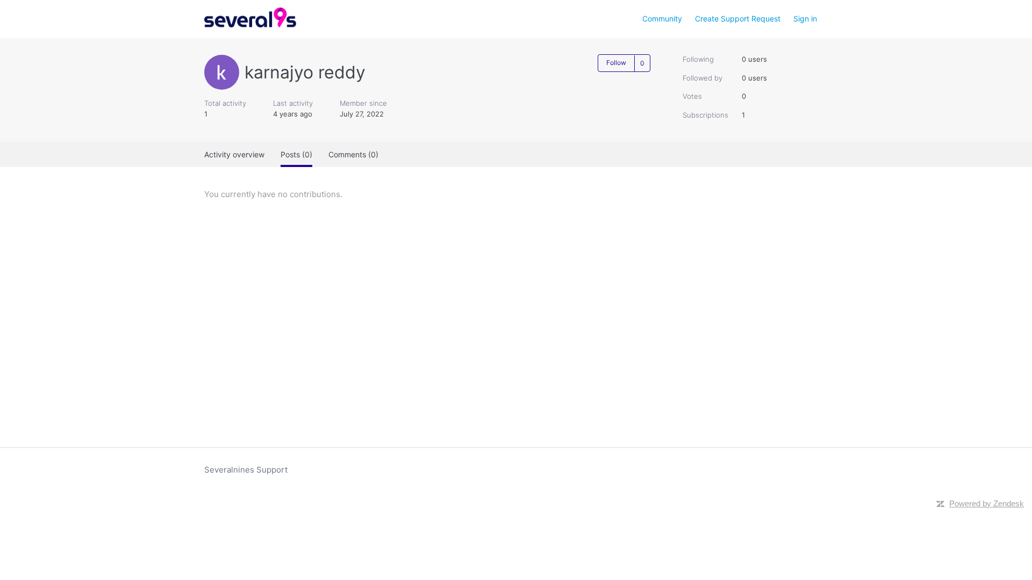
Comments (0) (353, 154)
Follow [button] (616, 63)
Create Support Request (737, 18)
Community (662, 18)
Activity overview (234, 154)
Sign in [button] (805, 18)
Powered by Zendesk (986, 503)
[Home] (250, 24)
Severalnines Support (246, 470)
